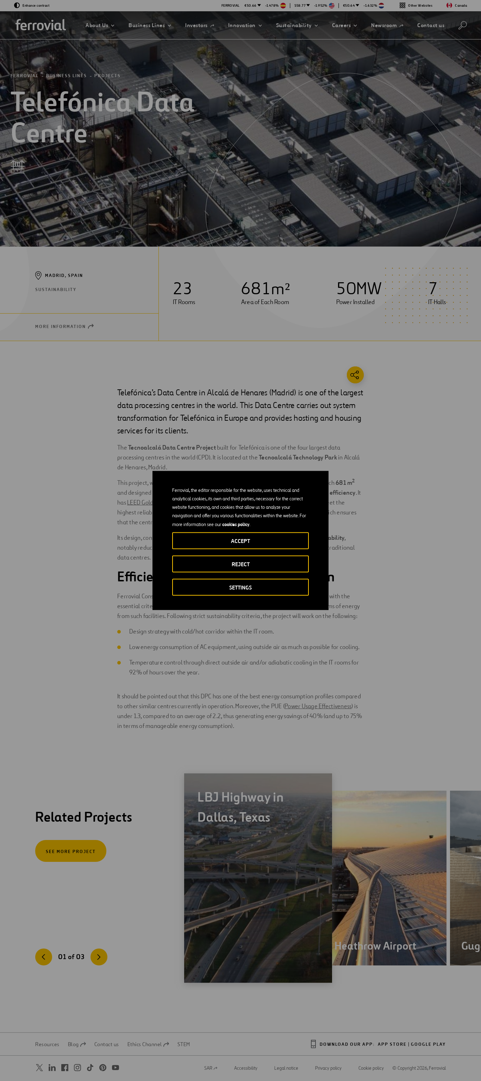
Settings (240, 587)
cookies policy (235, 524)
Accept (240, 541)
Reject (241, 564)
